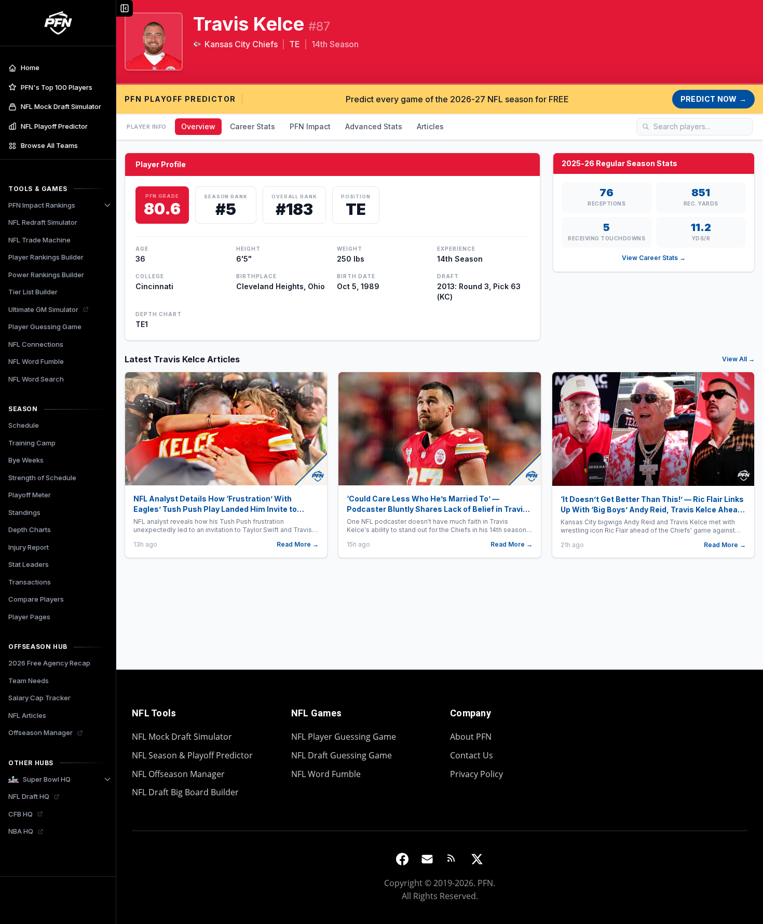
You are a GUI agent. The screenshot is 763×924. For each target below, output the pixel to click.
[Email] (427, 859)
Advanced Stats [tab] (373, 126)
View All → (738, 359)
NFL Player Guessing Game (343, 736)
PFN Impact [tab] (310, 126)
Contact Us (471, 755)
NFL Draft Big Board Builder (185, 792)
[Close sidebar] (124, 8)
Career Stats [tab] (252, 126)
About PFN (471, 736)
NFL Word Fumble (326, 774)
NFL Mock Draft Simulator (182, 736)
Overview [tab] (198, 126)
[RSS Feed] (452, 859)
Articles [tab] (430, 126)
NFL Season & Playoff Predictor (192, 755)
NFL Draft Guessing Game (341, 755)
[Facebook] (402, 859)
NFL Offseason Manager (178, 774)
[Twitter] (477, 859)
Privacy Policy (476, 774)
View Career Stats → (654, 258)
